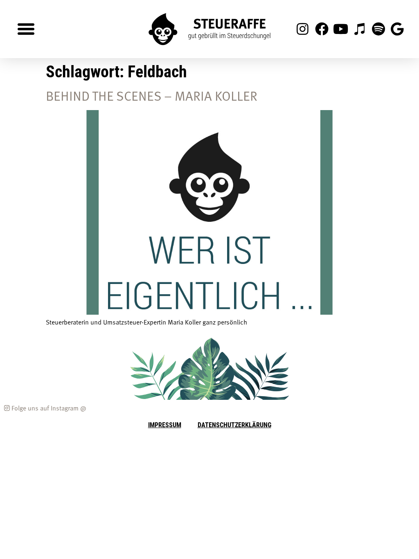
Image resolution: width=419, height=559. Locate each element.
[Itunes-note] (359, 29)
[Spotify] (378, 29)
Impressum (164, 424)
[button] (26, 29)
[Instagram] (302, 29)
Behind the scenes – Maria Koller (151, 95)
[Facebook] (321, 29)
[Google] (397, 29)
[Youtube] (340, 29)
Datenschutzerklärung (234, 424)
